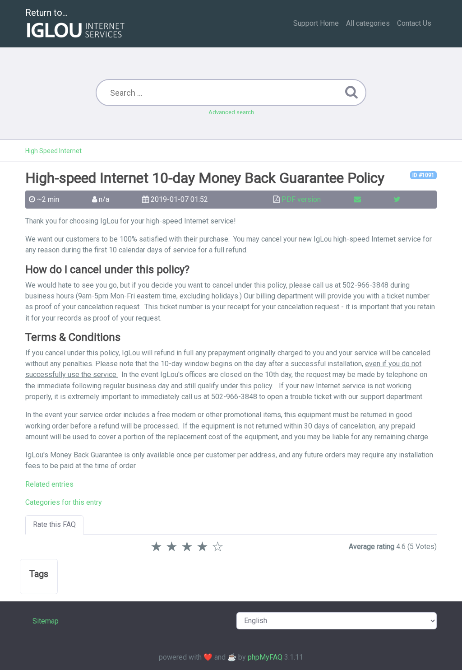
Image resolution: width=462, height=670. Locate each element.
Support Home (316, 23)
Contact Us (414, 23)
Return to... (46, 12)
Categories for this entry (63, 502)
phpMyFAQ (265, 657)
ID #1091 (423, 175)
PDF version (301, 199)
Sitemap (45, 621)
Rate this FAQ (54, 524)
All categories (368, 23)
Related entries (49, 484)
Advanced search (231, 112)
